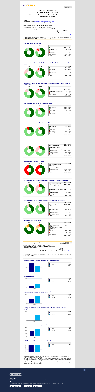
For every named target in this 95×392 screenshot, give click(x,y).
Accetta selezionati (15, 386)
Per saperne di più (54, 379)
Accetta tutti (37, 386)
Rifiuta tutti (28, 386)
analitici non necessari (16, 381)
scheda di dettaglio (67, 34)
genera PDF (68, 7)
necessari (13, 378)
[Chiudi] (84, 370)
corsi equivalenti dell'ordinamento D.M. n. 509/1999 (44, 21)
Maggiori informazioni (15, 374)
